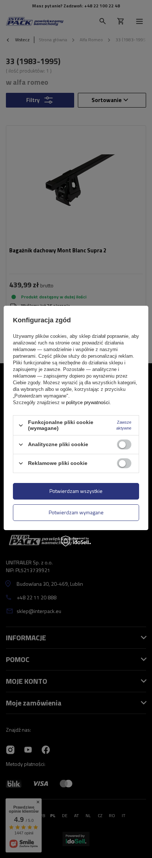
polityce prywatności (88, 402)
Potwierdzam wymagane (76, 512)
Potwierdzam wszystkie (76, 491)
